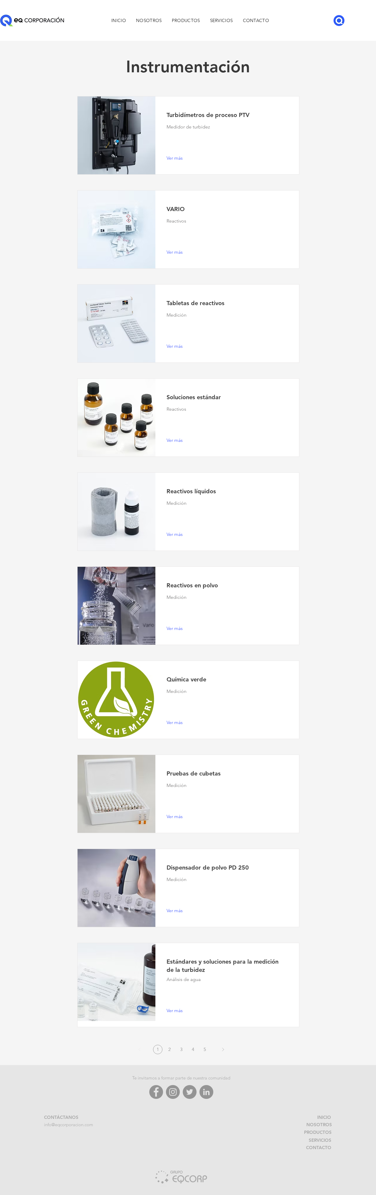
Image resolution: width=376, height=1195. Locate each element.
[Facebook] (156, 1092)
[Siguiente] (223, 1049)
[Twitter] (190, 1092)
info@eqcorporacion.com (68, 1124)
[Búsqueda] (339, 20)
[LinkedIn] (206, 1092)
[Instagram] (173, 1092)
